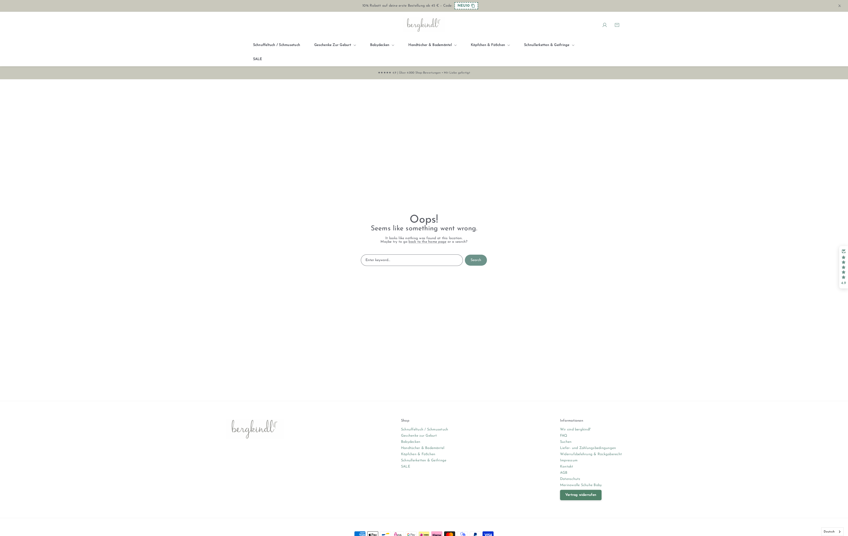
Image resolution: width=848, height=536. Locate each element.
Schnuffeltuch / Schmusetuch (424, 429)
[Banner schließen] (840, 5)
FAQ (563, 436)
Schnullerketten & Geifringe (423, 460)
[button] (843, 267)
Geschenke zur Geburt (419, 436)
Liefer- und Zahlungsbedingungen (588, 448)
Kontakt (566, 466)
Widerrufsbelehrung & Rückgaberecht (591, 454)
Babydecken (410, 442)
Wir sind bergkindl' (575, 429)
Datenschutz (570, 479)
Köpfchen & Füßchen (418, 454)
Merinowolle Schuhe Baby (581, 485)
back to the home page (427, 242)
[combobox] (832, 531)
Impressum (568, 460)
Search (476, 260)
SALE (405, 466)
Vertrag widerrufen (580, 495)
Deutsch (829, 531)
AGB (564, 473)
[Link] (424, 24)
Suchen (566, 442)
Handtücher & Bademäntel (423, 448)
